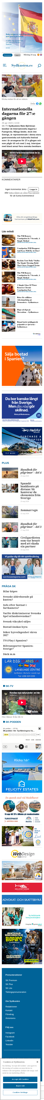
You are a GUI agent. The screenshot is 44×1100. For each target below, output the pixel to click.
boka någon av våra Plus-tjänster (24, 193)
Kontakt (9, 1010)
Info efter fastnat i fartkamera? (15, 606)
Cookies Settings (20, 1092)
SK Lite (9, 988)
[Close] (37, 1062)
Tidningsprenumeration (16, 992)
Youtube (9, 1044)
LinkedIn (9, 1040)
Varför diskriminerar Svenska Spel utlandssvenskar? (22, 615)
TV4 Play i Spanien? (15, 640)
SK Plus (9, 984)
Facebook (10, 1037)
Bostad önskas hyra (15, 627)
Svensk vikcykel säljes (17, 621)
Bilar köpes (10, 591)
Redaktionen (11, 1007)
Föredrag (10, 1014)
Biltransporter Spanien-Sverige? (18, 647)
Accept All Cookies (20, 1079)
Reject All (20, 1086)
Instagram (10, 1033)
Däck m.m (9, 654)
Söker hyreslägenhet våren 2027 (20, 634)
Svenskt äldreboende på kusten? (18, 598)
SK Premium (11, 980)
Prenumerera (7, 55)
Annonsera (10, 1018)
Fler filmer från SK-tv (12, 716)
